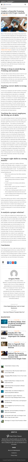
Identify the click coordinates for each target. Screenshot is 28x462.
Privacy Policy (10, 1)
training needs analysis (6, 49)
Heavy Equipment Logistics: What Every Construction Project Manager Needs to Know (15, 396)
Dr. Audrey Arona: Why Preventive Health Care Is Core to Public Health (15, 371)
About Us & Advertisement (6, 2)
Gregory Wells (14, 279)
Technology (3, 8)
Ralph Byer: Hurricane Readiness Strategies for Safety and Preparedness (15, 411)
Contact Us (3, 1)
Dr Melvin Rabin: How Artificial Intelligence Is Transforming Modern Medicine (13, 324)
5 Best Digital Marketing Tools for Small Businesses (14, 307)
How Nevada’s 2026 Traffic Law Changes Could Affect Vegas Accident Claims (15, 416)
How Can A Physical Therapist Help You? (14, 312)
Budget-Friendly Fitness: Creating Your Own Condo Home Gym (14, 381)
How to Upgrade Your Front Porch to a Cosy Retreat (16, 345)
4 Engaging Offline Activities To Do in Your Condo (16, 375)
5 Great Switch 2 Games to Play (12, 365)
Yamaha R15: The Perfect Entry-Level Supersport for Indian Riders (13, 335)
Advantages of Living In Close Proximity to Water (16, 420)
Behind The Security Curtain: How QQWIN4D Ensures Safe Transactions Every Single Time (14, 356)
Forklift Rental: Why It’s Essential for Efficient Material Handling (15, 386)
